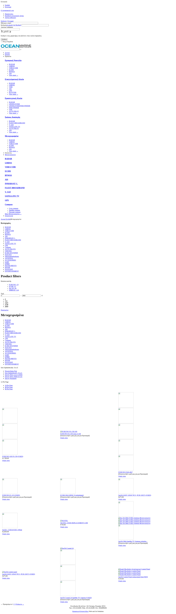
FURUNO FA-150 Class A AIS (70, 434)
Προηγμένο (4, 310)
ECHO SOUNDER (11, 253)
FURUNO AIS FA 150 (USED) (12, 456)
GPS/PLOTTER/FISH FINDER (19, 106)
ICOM (12, 286)
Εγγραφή (10, 21)
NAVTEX (8, 255)
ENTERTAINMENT (12, 271)
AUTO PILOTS (10, 249)
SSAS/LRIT (9, 269)
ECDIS (11, 70)
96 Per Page (9, 389)
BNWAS (12, 71)
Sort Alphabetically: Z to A (13, 373)
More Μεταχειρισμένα (13, 214)
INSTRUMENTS (10, 266)
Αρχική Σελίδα (5, 219)
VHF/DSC (8, 251)
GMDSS (12, 66)
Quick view (6, 460)
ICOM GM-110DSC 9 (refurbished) (72, 495)
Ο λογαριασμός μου (7, 10)
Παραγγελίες (9, 14)
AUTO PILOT (14, 111)
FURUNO (14, 285)
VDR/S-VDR (13, 68)
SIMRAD (14, 290)
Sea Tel (12, 288)
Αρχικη (7, 53)
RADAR (12, 64)
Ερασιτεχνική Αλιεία (13, 98)
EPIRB (7, 264)
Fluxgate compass (14, 212)
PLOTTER (12, 92)
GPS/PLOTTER (14, 104)
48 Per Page (9, 387)
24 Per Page (9, 385)
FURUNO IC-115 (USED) (11, 495)
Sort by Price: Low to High (13, 375)
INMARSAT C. (11, 184)
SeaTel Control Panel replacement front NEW (133, 577)
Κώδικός (4, 25)
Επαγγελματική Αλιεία (14, 79)
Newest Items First (11, 371)
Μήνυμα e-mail (6, 23)
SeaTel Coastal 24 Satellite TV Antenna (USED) (76, 598)
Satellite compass (14, 210)
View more (13, 75)
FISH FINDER (14, 108)
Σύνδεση (4, 21)
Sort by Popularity (11, 378)
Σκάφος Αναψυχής (12, 117)
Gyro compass (13, 208)
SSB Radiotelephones (12, 256)
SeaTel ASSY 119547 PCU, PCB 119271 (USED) (134, 495)
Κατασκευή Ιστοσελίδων (80, 611)
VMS (11, 87)
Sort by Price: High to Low (13, 376)
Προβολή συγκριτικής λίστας (14, 16)
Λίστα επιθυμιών (10, 17)
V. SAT (11, 125)
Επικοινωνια (9, 216)
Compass (9, 204)
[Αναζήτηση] (20, 49)
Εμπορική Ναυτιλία (13, 60)
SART (7, 262)
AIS (10, 73)
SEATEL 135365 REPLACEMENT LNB (74, 523)
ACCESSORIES (10, 260)
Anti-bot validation (7, 27)
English (7, 5)
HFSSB (7, 267)
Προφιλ (7, 54)
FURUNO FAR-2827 (125, 472)
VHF (10, 109)
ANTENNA (9, 258)
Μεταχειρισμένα (11, 136)
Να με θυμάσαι (8, 41)
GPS (10, 90)
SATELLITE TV (14, 126)
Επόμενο (20, 604)
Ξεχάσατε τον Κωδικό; (14, 25)
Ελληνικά (8, 7)
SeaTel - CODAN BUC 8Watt (12, 530)
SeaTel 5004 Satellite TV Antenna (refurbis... (132, 541)
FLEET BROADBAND (17, 123)
